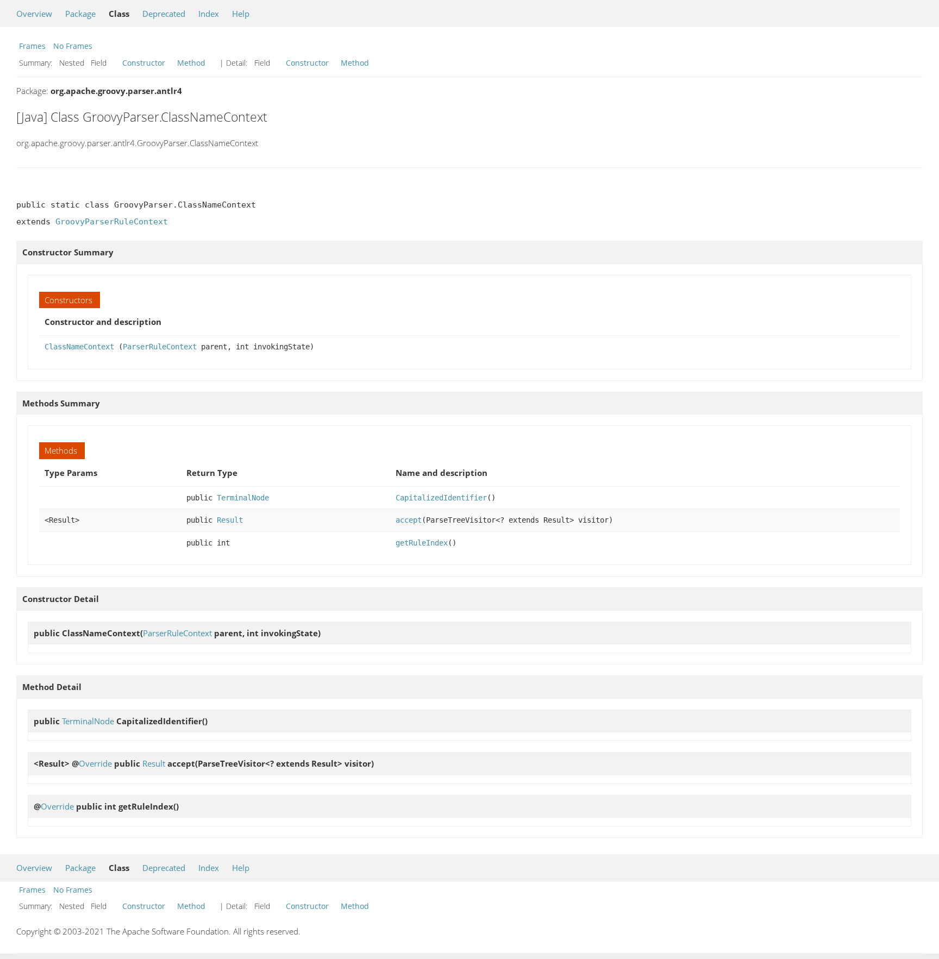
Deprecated (163, 13)
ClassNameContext (79, 346)
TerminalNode (243, 497)
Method (191, 63)
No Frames (72, 46)
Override (95, 763)
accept (409, 520)
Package (80, 13)
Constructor (143, 63)
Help (240, 13)
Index (208, 13)
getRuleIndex (422, 542)
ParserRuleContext (160, 346)
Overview (34, 13)
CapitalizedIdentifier (441, 497)
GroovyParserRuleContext (111, 222)
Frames (32, 46)
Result (230, 520)
